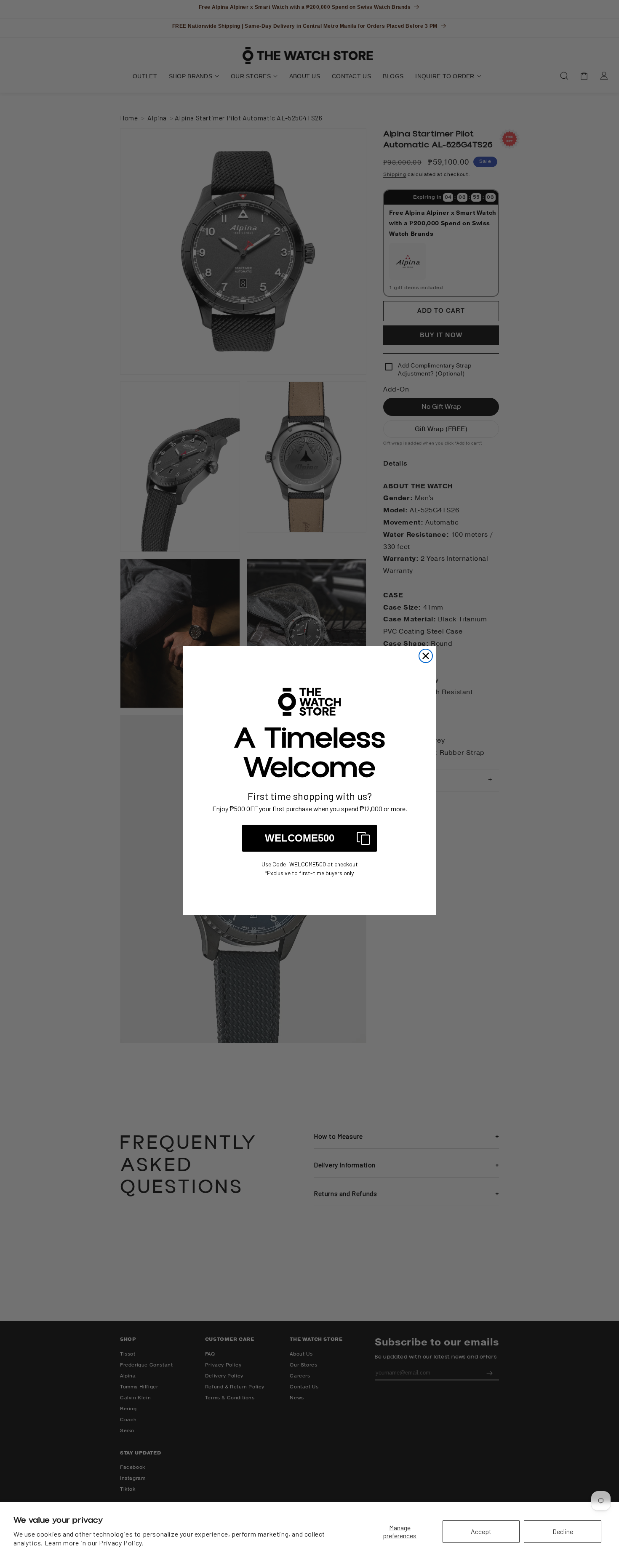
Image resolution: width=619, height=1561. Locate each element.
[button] (309, 838)
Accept (481, 1531)
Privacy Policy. (121, 1543)
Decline (562, 1531)
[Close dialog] (425, 656)
